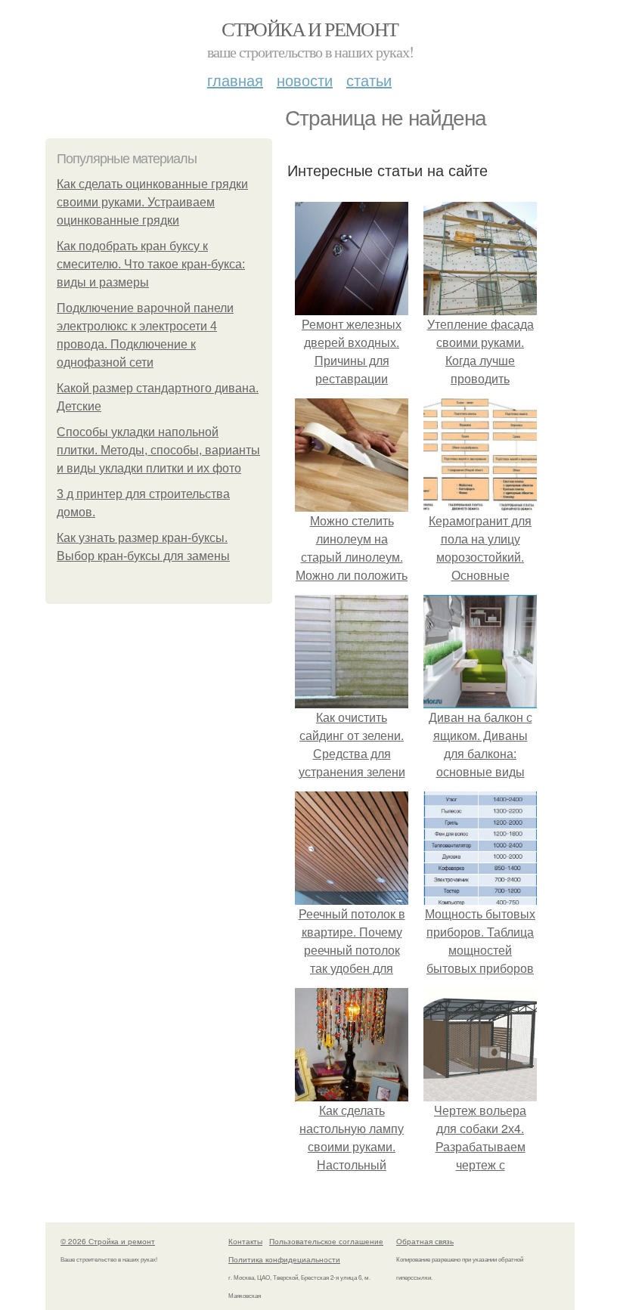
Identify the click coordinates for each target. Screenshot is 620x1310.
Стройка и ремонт (310, 29)
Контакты (245, 1241)
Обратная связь (425, 1241)
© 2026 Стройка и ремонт (107, 1241)
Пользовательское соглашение (326, 1241)
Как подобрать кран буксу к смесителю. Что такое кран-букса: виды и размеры (151, 264)
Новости (305, 80)
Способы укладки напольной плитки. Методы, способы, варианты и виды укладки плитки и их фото (158, 450)
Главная (235, 80)
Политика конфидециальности (284, 1259)
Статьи (369, 80)
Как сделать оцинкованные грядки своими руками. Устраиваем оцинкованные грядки (152, 202)
